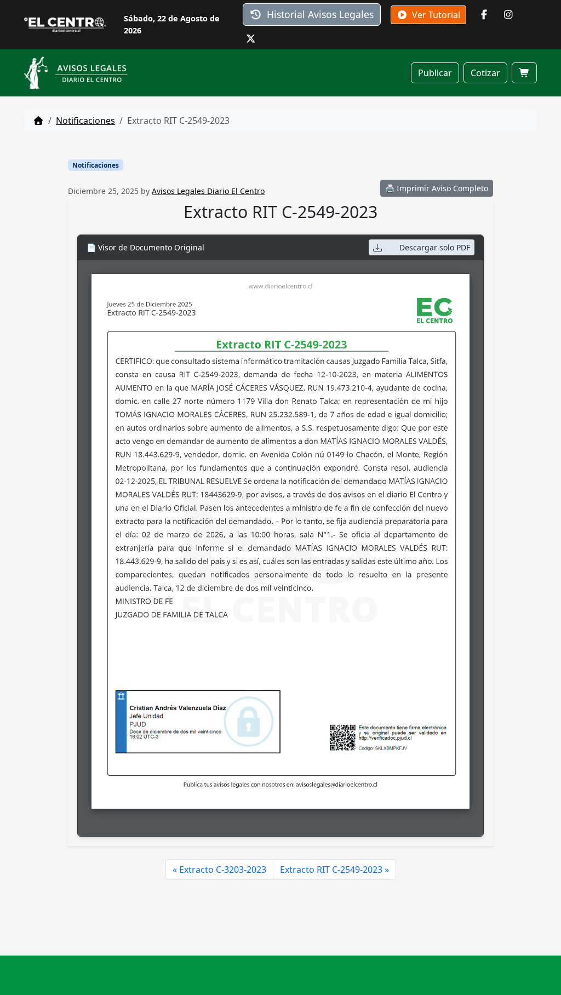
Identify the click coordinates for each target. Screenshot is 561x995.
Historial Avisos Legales (319, 14)
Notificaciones (85, 121)
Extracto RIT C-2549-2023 (331, 870)
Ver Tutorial (435, 15)
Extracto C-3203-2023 (222, 870)
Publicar (435, 73)
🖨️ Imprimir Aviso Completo (436, 188)
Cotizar (485, 73)
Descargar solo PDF (434, 247)
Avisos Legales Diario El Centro (208, 191)
